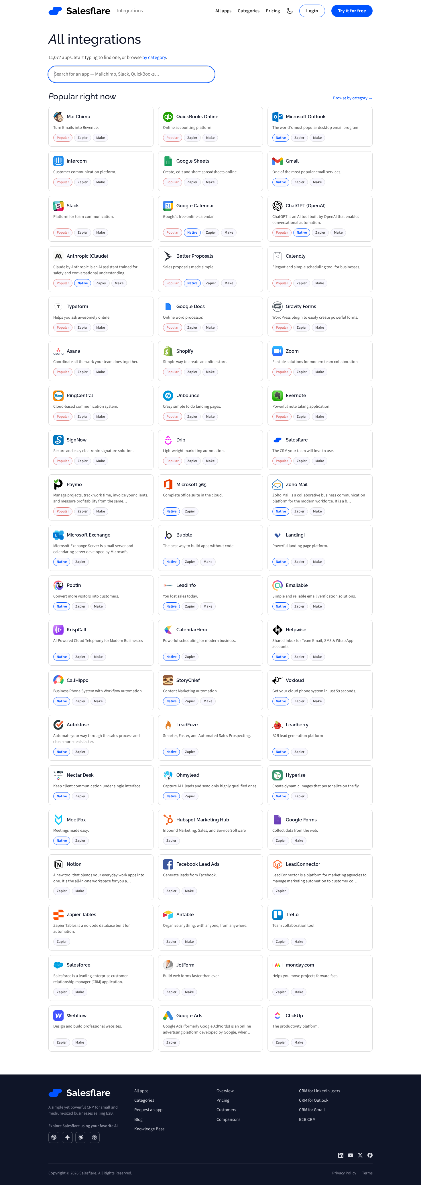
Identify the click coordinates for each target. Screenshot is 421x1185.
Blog (138, 1119)
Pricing (273, 10)
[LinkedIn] (340, 1155)
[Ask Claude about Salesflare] (80, 1137)
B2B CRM (307, 1119)
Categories (248, 10)
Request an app (148, 1110)
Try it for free (352, 10)
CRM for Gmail (312, 1110)
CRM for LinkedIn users (319, 1091)
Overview (225, 1091)
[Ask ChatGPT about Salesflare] (53, 1137)
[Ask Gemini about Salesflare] (67, 1137)
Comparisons (228, 1119)
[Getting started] (350, 1155)
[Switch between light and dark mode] (289, 10)
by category (154, 57)
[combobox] (131, 74)
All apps (223, 10)
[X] (360, 1155)
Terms (367, 1173)
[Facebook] (370, 1155)
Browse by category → (353, 98)
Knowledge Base (149, 1129)
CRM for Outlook (313, 1100)
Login (312, 10)
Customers (226, 1110)
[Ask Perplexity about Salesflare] (94, 1137)
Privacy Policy (344, 1173)
